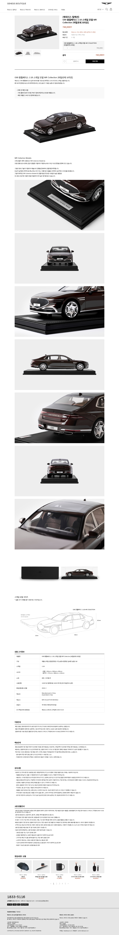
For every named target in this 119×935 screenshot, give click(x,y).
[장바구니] (111, 10)
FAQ (19, 904)
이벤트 (63, 10)
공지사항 (9, 904)
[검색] (107, 10)
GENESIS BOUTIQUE (16, 3)
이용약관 (18, 912)
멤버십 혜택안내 (24, 904)
